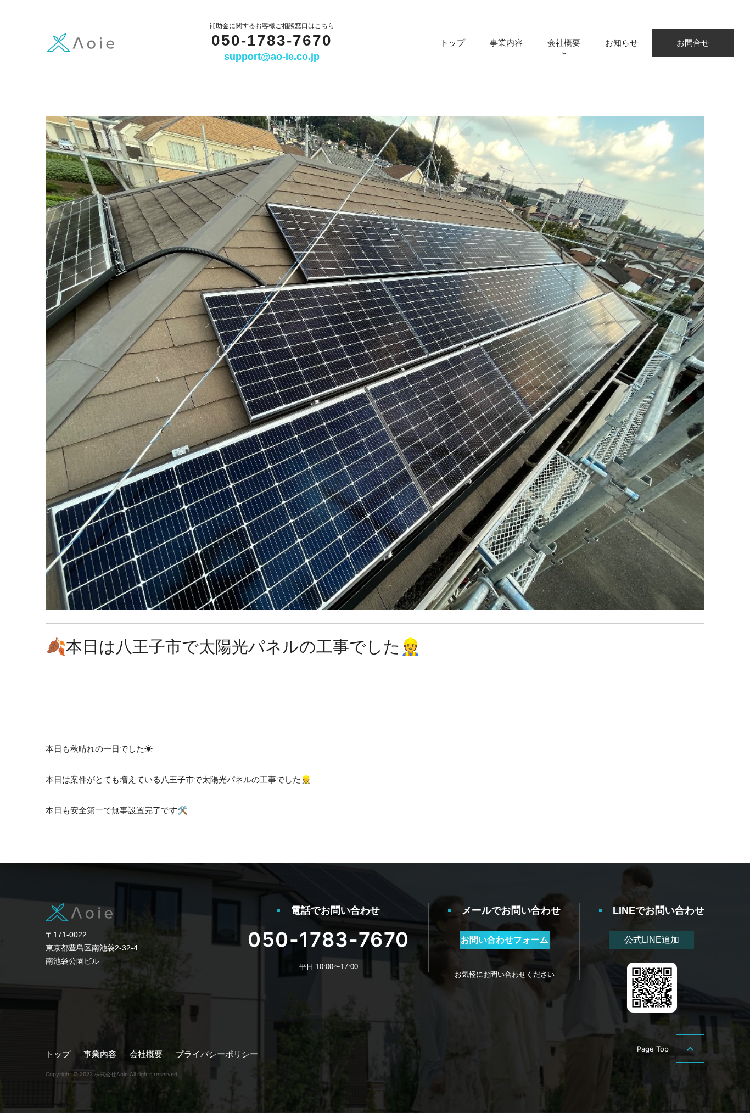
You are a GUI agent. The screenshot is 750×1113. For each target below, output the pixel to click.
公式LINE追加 (651, 939)
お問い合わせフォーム (504, 939)
